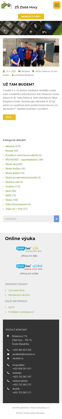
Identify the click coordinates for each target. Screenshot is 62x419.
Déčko (38, 71)
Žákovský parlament (16, 204)
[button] (57, 5)
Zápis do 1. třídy (14, 208)
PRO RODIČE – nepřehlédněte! (21, 159)
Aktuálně (25, 71)
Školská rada (12, 182)
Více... (9, 117)
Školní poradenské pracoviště (21, 177)
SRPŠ (8, 195)
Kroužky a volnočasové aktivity (21, 155)
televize (46, 71)
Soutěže (9, 186)
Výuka (8, 200)
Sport (8, 191)
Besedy (9, 150)
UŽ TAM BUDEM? (18, 84)
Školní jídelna (12, 173)
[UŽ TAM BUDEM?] (31, 52)
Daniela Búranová (25, 75)
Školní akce (11, 164)
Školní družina (12, 168)
